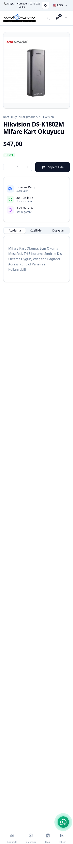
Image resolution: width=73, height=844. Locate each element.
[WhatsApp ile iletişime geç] (63, 822)
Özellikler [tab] (36, 230)
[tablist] (36, 230)
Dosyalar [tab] (58, 230)
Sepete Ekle (56, 167)
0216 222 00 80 (29, 5)
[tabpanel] (36, 259)
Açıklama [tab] (15, 230)
